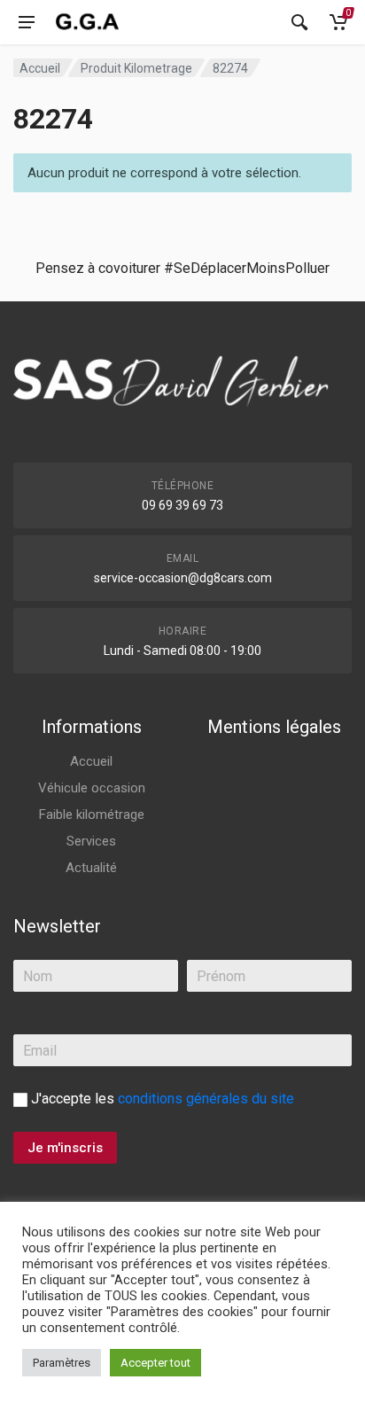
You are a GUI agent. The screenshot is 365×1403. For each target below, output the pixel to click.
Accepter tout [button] (155, 1362)
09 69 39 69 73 (182, 505)
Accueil (39, 68)
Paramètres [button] (61, 1362)
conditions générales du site (206, 1098)
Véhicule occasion (91, 788)
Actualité (91, 868)
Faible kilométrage (91, 814)
